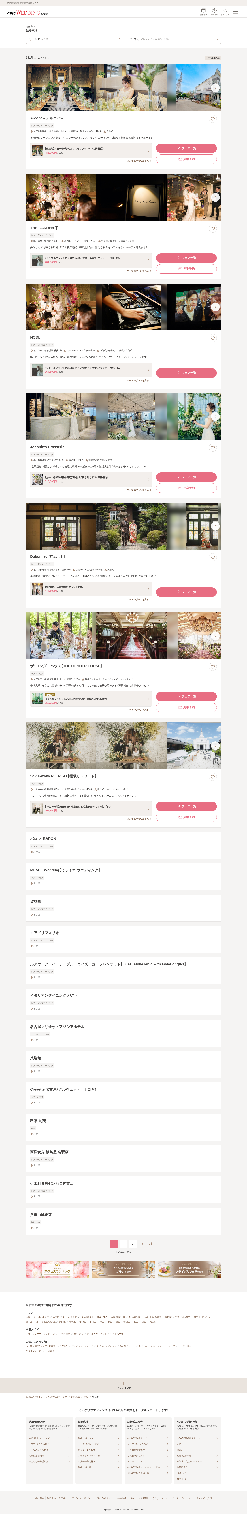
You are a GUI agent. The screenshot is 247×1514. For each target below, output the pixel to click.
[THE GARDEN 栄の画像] (123, 197)
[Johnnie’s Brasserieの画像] (123, 416)
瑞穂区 (72, 1321)
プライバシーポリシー (81, 1498)
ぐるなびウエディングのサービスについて (172, 1498)
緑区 (102, 1321)
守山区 (127, 1321)
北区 (136, 1321)
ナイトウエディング (106, 1346)
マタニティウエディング (163, 1346)
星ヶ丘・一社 (32, 1321)
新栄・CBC (102, 1317)
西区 (144, 1321)
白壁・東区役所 (118, 1317)
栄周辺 (56, 1317)
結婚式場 (75, 1397)
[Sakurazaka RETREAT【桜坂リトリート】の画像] (123, 745)
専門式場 (65, 1334)
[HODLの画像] (123, 307)
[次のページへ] (142, 1244)
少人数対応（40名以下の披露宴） (41, 1346)
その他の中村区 (41, 1317)
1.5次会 (64, 1346)
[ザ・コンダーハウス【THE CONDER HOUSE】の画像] (123, 635)
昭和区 (82, 1321)
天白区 (62, 1321)
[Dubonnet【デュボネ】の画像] (123, 526)
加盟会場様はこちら (125, 1498)
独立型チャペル (127, 1346)
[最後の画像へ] (215, 87)
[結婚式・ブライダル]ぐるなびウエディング (46, 1397)
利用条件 (63, 1498)
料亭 (55, 1334)
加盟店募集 (143, 1498)
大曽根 (153, 1321)
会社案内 (39, 1498)
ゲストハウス (116, 1334)
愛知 (86, 1397)
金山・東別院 (134, 1317)
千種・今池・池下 (182, 1317)
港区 (110, 1321)
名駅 (28, 1317)
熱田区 (168, 1317)
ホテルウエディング (97, 1334)
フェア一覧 (189, 148)
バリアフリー (184, 1346)
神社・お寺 (78, 1334)
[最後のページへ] (150, 1244)
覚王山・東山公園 (202, 1317)
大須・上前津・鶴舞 (152, 1317)
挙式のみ (143, 1346)
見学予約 (189, 159)
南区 (118, 1321)
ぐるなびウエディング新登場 (40, 1350)
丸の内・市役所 (70, 1317)
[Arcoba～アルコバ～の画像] (123, 87)
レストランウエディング (38, 1334)
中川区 (93, 1321)
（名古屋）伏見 (86, 1317)
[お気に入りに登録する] (213, 119)
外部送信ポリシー (104, 1498)
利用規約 (51, 1498)
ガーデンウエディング (82, 1346)
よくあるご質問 (204, 1498)
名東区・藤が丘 (48, 1321)
